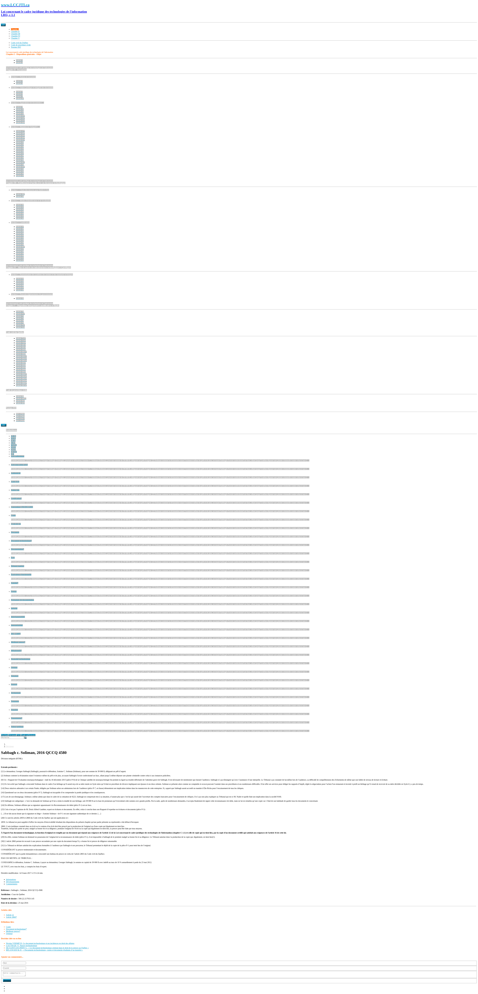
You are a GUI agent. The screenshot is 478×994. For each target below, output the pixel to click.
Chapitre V (15, 38)
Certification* (16, 498)
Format (14, 591)
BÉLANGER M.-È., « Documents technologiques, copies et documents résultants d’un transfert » (44, 950)
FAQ (19, 735)
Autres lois (15, 490)
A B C (13, 436)
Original (14, 667)
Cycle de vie (16, 524)
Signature (14, 676)
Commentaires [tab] (11, 884)
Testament (15, 701)
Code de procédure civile (21, 45)
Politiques (10, 989)
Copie (13, 515)
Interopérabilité (17, 625)
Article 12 (10, 915)
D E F (13, 438)
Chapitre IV (15, 36)
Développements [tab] (12, 882)
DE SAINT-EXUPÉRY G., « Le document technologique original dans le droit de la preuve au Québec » (47, 948)
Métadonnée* (16, 651)
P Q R (13, 447)
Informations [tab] (11, 879)
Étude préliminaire (28, 735)
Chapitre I (15, 29)
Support (14, 684)
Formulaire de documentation (22, 600)
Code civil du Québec (19, 43)
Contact (9, 991)
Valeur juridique (17, 727)
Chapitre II (15, 31)
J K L (13, 443)
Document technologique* (21, 541)
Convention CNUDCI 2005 (22, 507)
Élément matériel (17, 566)
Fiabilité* (14, 583)
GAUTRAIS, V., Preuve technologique (21, 946)
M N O (14, 445)
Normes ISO (16, 47)
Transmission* (16, 718)
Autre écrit (15, 482)
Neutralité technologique (20, 659)
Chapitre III (15, 34)
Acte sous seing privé (19, 465)
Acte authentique (17, 456)
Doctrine (4, 735)
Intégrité (14, 608)
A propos (9, 986)
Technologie (16, 693)
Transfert (14, 710)
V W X (14, 452)
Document (15, 532)
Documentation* (17, 549)
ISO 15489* (16, 634)
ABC (3, 425)
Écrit (13, 558)
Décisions (12, 735)
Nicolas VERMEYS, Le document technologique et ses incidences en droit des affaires (40, 943)
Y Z (12, 454)
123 (3, 25)
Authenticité (16, 473)
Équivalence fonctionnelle (21, 574)
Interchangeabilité (18, 617)
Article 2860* (11, 917)
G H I (13, 441)
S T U (13, 449)
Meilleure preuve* (18, 642)
